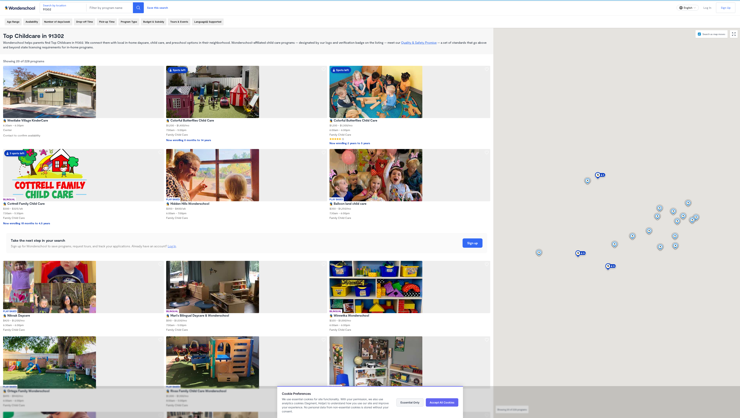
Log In (707, 7)
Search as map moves (713, 34)
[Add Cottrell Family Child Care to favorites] (160, 152)
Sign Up (726, 7)
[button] (539, 253)
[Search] (138, 7)
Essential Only (409, 402)
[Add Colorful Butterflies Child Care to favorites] (323, 69)
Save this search (157, 7)
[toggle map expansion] (734, 34)
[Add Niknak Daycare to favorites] (160, 264)
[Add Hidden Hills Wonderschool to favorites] (323, 152)
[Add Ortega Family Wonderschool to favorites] (160, 339)
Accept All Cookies (442, 402)
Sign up (472, 243)
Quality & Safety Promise (419, 42)
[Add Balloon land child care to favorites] (486, 152)
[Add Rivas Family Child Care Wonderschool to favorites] (323, 339)
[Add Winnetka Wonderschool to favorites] (486, 264)
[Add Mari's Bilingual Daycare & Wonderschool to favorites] (323, 264)
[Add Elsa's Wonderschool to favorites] (486, 339)
